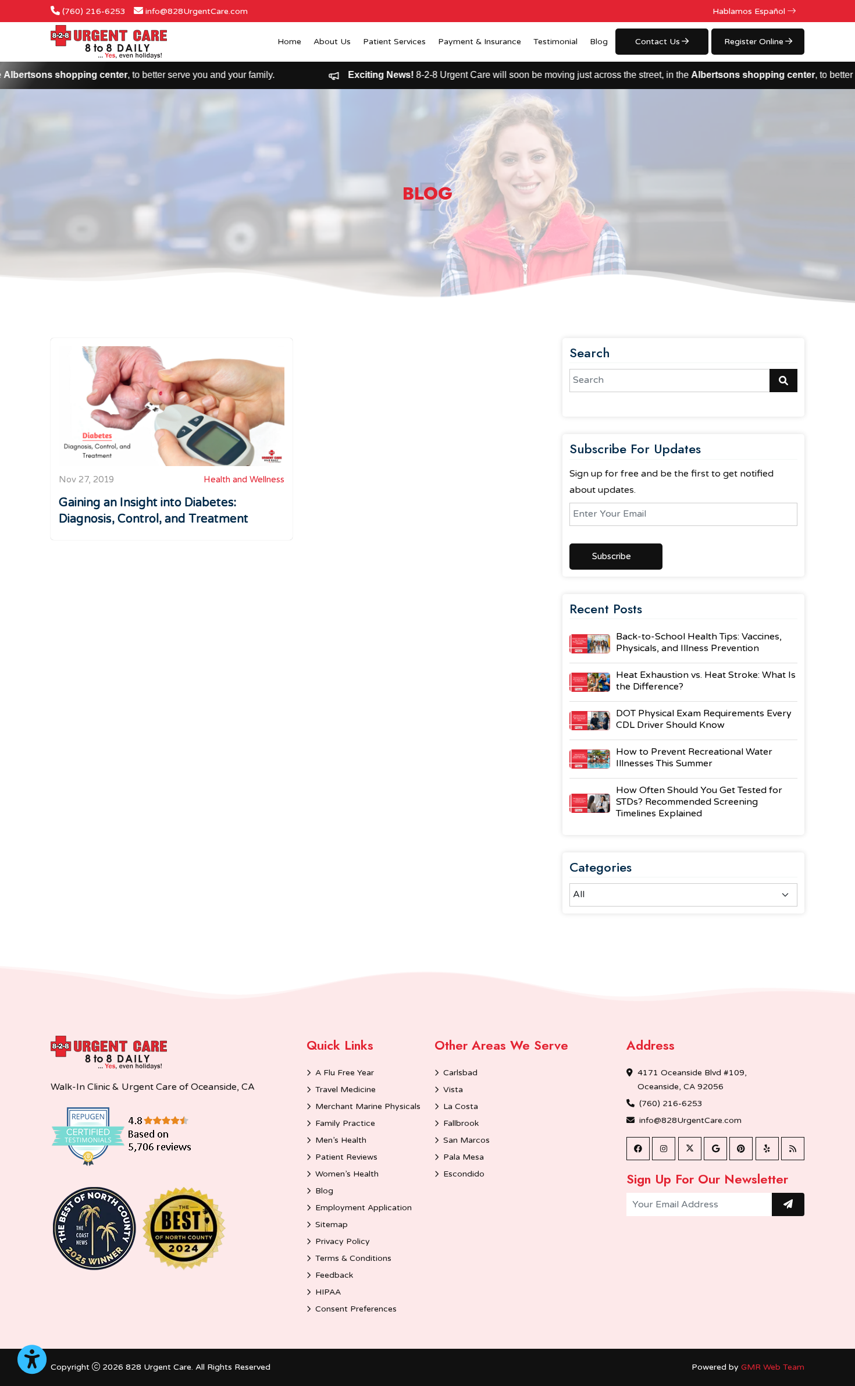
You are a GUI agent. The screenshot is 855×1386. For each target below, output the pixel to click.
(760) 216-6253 (94, 11)
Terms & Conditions (353, 1258)
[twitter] (689, 1148)
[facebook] (638, 1148)
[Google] (715, 1148)
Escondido (463, 1174)
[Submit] (788, 1204)
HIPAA (328, 1292)
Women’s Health (347, 1174)
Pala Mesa (463, 1157)
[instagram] (663, 1148)
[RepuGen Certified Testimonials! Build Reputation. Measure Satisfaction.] (138, 1136)
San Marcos (466, 1140)
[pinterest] (741, 1148)
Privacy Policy (342, 1241)
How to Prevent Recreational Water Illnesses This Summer (694, 757)
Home (289, 42)
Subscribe (611, 556)
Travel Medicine (345, 1089)
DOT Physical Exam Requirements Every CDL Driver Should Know (704, 719)
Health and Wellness (244, 479)
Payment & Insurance (479, 42)
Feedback (334, 1275)
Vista (453, 1089)
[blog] (792, 1148)
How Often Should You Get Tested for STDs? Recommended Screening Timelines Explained (699, 801)
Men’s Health (340, 1140)
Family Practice (345, 1123)
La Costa (460, 1106)
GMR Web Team (772, 1367)
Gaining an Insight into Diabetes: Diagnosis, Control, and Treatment (153, 511)
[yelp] (767, 1148)
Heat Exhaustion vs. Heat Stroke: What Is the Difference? (706, 680)
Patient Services (394, 42)
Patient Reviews (346, 1157)
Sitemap (331, 1224)
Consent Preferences (356, 1309)
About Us (332, 42)
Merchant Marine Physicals (368, 1106)
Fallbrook (461, 1123)
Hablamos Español (750, 11)
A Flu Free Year (344, 1073)
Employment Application (363, 1208)
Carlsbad (460, 1073)
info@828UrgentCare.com (196, 11)
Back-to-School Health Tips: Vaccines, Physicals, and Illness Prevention (699, 642)
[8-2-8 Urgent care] (109, 1052)
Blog (599, 42)
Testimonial (555, 42)
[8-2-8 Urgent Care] (109, 42)
